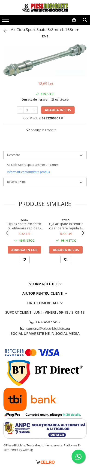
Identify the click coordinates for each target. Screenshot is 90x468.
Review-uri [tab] (16, 182)
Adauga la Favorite (43, 130)
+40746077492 (47, 322)
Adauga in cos (58, 110)
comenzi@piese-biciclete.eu (47, 328)
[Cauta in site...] (85, 20)
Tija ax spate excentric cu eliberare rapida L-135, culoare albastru (66, 226)
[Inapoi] (3, 31)
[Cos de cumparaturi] (74, 20)
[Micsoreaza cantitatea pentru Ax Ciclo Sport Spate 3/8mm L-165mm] (20, 110)
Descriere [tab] (13, 155)
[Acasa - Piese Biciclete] (45, 7)
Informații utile (43, 284)
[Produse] (6, 21)
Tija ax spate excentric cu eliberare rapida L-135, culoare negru (24, 226)
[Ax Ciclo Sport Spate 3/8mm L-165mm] (45, 60)
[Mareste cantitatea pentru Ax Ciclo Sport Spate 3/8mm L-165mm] (34, 110)
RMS (45, 36)
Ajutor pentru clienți (43, 293)
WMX (24, 219)
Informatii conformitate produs (28, 172)
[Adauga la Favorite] (24, 259)
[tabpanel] (45, 60)
